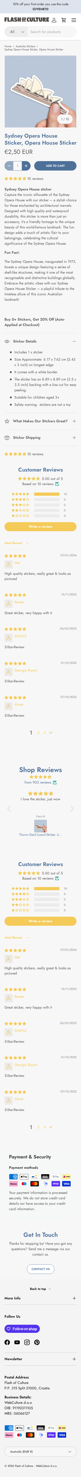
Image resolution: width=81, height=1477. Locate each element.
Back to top (38, 1289)
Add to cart (55, 166)
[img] (15, 556)
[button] (64, 20)
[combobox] (40, 32)
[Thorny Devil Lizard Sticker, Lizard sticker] (40, 826)
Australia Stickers (25, 46)
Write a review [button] (40, 526)
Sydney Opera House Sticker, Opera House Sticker (33, 49)
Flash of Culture (24, 1466)
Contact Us (41, 1269)
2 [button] (38, 732)
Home (7, 46)
